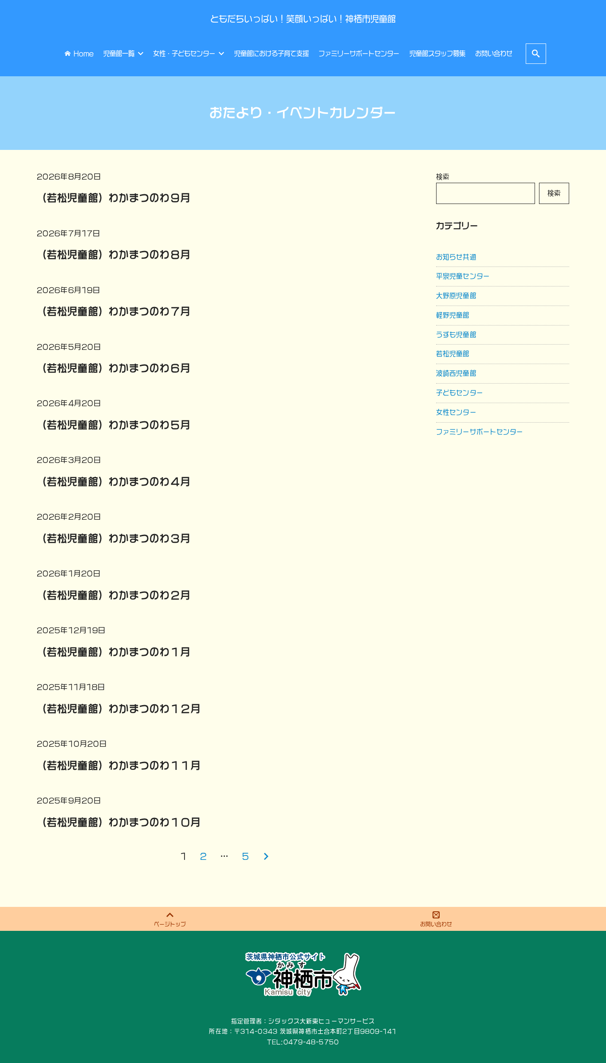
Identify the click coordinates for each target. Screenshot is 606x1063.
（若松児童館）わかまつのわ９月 (114, 198)
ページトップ (170, 924)
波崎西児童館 (456, 373)
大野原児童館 (456, 295)
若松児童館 (453, 353)
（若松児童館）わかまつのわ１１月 (119, 765)
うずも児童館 (456, 334)
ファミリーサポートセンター (479, 431)
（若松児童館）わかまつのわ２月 (114, 595)
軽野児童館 (453, 315)
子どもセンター (459, 392)
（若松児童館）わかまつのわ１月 (114, 652)
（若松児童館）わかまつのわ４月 (114, 481)
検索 (442, 176)
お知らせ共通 (456, 257)
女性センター (456, 412)
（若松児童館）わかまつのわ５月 (114, 425)
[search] (536, 53)
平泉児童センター (463, 276)
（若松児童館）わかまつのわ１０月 (119, 822)
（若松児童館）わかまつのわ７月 (114, 311)
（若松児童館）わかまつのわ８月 (114, 254)
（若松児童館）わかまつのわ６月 (114, 368)
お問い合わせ (436, 924)
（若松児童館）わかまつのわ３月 (114, 538)
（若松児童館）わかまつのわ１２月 (119, 709)
